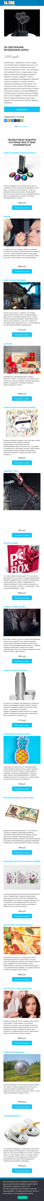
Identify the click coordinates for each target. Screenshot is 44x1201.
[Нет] (41, 1190)
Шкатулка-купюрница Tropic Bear (19, 798)
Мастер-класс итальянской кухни (18, 925)
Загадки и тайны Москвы (14, 607)
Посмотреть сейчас (22, 207)
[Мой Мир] (12, 120)
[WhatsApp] (22, 120)
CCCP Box (8, 344)
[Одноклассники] (8, 120)
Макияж (7, 216)
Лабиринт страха (11, 471)
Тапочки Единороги (12, 1116)
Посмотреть (22, 109)
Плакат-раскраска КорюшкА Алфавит (20, 407)
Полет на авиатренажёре (15, 280)
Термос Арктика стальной (15, 670)
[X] (15, 120)
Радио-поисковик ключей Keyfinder (20, 153)
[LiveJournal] (18, 120)
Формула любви (10, 543)
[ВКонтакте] (5, 120)
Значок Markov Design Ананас (17, 734)
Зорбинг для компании (13, 1052)
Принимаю (22, 1197)
